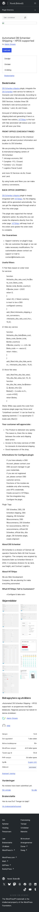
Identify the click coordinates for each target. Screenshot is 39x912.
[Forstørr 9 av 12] (34, 624)
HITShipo (22, 119)
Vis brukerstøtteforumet (11, 806)
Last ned (7, 50)
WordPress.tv (8, 850)
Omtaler (7, 64)
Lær (3, 839)
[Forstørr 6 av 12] (16, 676)
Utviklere (5, 846)
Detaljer (7, 59)
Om (3, 820)
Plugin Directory (8, 10)
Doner (24, 846)
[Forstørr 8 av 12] (34, 616)
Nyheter (5, 824)
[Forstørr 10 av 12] (34, 642)
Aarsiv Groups (10, 44)
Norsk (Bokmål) (13, 879)
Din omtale (6, 790)
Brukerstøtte (9, 76)
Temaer (24, 824)
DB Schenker (7, 92)
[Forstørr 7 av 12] (34, 607)
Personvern (6, 831)
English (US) (32, 762)
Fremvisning (25, 820)
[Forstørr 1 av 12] (16, 607)
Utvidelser (25, 828)
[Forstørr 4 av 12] (16, 647)
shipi (8, 726)
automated (32, 767)
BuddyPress (8, 869)
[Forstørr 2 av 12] (16, 616)
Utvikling (7, 70)
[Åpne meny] (35, 3)
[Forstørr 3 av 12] (16, 632)
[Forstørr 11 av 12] (34, 657)
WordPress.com (9, 857)
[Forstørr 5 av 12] (16, 668)
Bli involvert (25, 839)
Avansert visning (8, 773)
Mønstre (24, 831)
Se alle (34, 790)
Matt (5, 861)
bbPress (6, 865)
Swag (24, 850)
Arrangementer (26, 842)
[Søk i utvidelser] (25, 17)
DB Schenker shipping (11, 88)
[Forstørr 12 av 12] (34, 673)
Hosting (5, 828)
